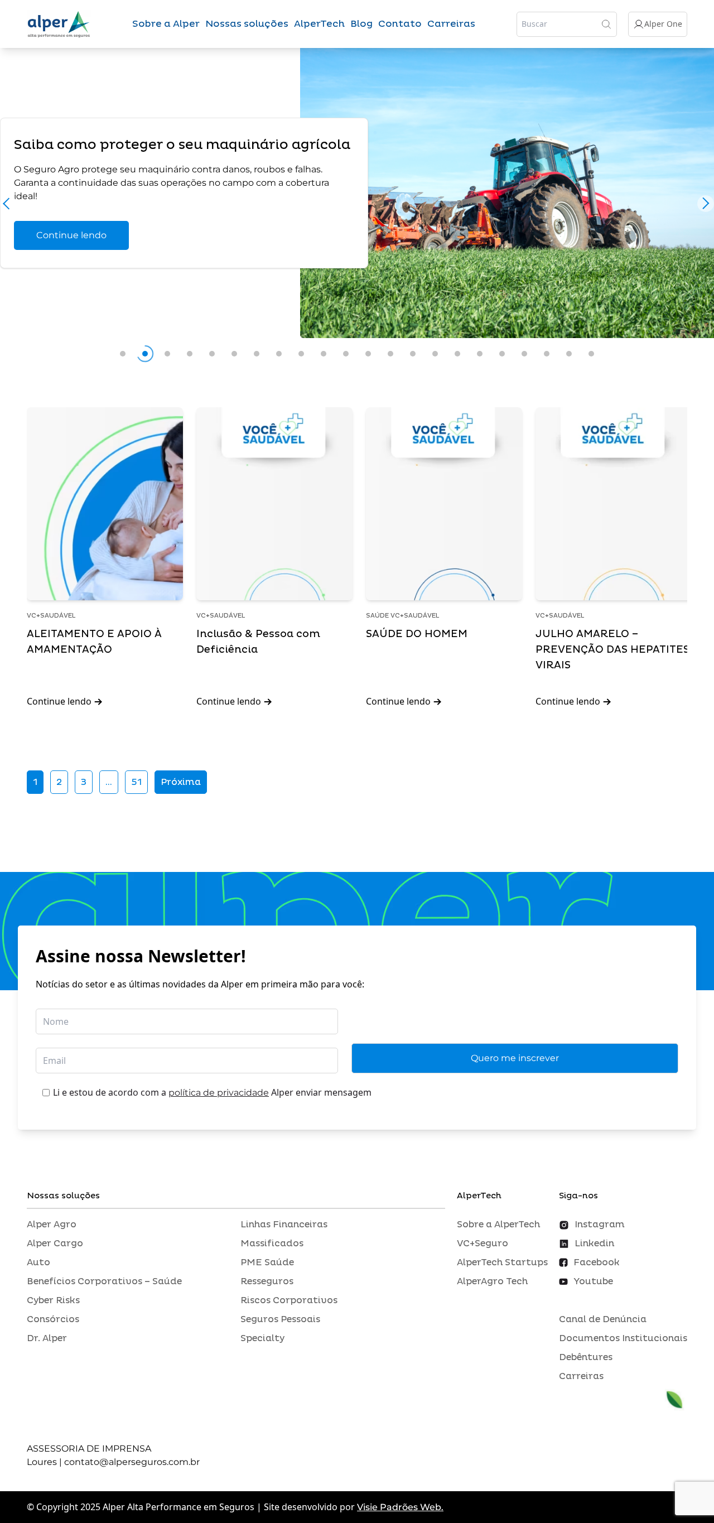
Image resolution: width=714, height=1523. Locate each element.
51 (136, 782)
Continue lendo (71, 235)
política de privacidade (218, 1092)
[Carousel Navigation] (357, 206)
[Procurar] (606, 24)
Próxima (181, 782)
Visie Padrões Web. (400, 1507)
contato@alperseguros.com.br (132, 1462)
